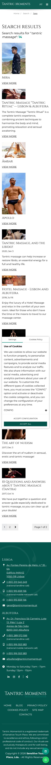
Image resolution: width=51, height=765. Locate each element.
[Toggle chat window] (45, 760)
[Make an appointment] (45, 751)
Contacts (25, 714)
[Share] (27, 677)
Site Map (38, 710)
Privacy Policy (37, 705)
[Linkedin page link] (9, 677)
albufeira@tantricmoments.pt (24, 659)
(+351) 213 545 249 (17, 582)
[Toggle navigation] (47, 4)
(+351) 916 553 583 (17, 644)
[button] (25, 410)
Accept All (25, 424)
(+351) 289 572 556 (17, 635)
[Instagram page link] (14, 677)
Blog (19, 705)
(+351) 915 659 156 (16, 591)
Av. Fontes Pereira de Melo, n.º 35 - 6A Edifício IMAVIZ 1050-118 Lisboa (27, 571)
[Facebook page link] (19, 677)
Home (16, 13)
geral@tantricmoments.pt (22, 605)
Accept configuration (26, 418)
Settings (12, 339)
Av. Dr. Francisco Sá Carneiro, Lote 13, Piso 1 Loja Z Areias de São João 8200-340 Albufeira (26, 624)
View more (9, 83)
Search (26, 13)
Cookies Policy (18, 710)
